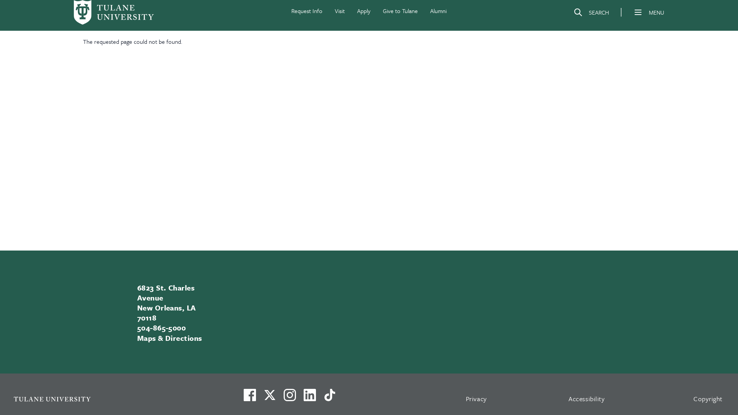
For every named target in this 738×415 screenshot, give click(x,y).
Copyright (708, 398)
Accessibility (586, 398)
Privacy (476, 398)
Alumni (438, 11)
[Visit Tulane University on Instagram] (290, 398)
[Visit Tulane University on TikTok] (329, 398)
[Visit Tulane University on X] (270, 398)
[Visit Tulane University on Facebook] (250, 398)
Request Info (306, 11)
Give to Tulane (400, 11)
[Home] (114, 12)
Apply (364, 11)
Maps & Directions (169, 338)
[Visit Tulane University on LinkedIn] (309, 398)
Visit (340, 11)
